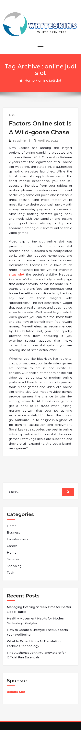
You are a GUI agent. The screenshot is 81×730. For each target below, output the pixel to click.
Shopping (14, 566)
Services (13, 559)
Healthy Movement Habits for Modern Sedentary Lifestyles (36, 621)
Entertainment (18, 539)
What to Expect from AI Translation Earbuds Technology (34, 643)
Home (30, 80)
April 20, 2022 (48, 140)
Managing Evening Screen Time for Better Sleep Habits (39, 609)
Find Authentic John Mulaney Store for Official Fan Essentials (36, 655)
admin (21, 140)
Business (13, 532)
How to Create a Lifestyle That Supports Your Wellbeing (37, 632)
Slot (12, 114)
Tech (10, 572)
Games (12, 546)
